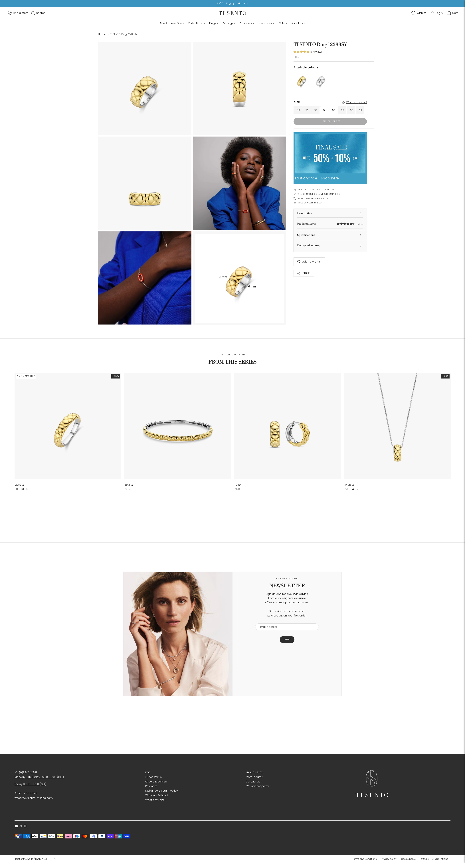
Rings (212, 23)
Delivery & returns (308, 245)
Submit (287, 639)
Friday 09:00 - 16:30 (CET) (30, 784)
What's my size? (356, 102)
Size (297, 102)
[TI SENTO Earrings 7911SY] (287, 426)
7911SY (237, 484)
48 (298, 110)
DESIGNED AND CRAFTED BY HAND (317, 189)
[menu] (36, 859)
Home (102, 34)
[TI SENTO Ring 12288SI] (320, 80)
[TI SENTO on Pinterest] (20, 826)
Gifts (282, 23)
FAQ (147, 772)
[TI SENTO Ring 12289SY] (68, 426)
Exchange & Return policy (161, 790)
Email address (266, 621)
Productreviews (330, 224)
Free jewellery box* (310, 202)
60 (351, 110)
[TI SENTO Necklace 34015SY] (397, 426)
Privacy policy (389, 858)
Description (304, 213)
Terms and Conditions (364, 858)
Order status (153, 777)
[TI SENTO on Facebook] (16, 826)
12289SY (19, 484)
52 (315, 110)
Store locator (254, 777)
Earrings (228, 23)
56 (333, 110)
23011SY (128, 484)
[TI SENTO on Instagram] (25, 826)
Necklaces (265, 23)
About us (297, 23)
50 (307, 110)
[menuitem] (365, 859)
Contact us (253, 781)
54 (325, 110)
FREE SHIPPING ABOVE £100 (313, 198)
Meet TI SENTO (254, 772)
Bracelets (246, 23)
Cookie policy (408, 858)
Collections (195, 23)
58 (342, 110)
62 (360, 110)
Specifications (306, 235)
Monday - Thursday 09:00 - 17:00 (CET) (39, 777)
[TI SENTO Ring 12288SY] (302, 80)
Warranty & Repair (157, 795)
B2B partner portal (257, 786)
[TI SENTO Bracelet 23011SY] (177, 426)
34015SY (349, 484)
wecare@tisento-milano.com (34, 798)
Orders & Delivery (156, 781)
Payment (151, 786)
